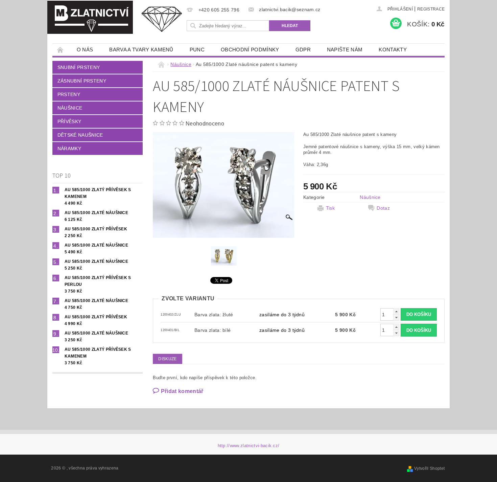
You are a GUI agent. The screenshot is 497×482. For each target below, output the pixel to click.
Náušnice (69, 108)
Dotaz (383, 208)
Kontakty (393, 49)
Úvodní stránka (60, 49)
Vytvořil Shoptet (429, 468)
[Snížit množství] (396, 317)
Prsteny (68, 94)
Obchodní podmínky (250, 49)
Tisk (330, 208)
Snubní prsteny (78, 67)
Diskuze (167, 359)
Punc (197, 49)
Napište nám (345, 49)
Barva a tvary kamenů (141, 49)
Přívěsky (69, 121)
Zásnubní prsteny (81, 81)
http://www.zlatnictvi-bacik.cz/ (249, 445)
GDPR (303, 49)
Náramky (69, 148)
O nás (85, 49)
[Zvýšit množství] (396, 311)
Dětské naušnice (80, 135)
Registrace (431, 9)
